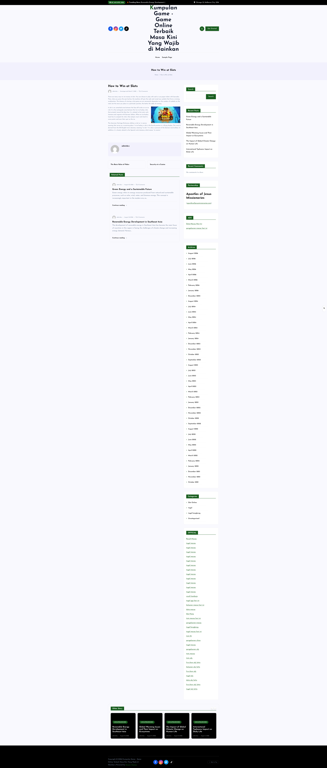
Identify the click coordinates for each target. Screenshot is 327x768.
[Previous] (212, 708)
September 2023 (194, 360)
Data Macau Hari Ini (194, 224)
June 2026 (192, 264)
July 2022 (192, 434)
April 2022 (192, 450)
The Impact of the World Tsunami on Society (174, 729)
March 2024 (192, 328)
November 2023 (194, 349)
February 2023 (193, 397)
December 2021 (194, 471)
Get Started (212, 28)
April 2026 (192, 275)
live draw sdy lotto (193, 684)
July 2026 (192, 259)
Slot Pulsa (190, 614)
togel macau (191, 645)
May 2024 (192, 317)
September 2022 (194, 424)
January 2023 (193, 402)
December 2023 (194, 344)
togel (190, 508)
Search (190, 89)
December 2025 (194, 296)
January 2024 (193, 338)
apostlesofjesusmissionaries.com (199, 203)
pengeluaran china (193, 640)
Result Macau (191, 539)
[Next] (215, 708)
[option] (123, 726)
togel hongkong (194, 513)
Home (157, 57)
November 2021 (194, 477)
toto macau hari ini (193, 618)
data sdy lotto (191, 680)
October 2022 (193, 418)
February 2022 (193, 461)
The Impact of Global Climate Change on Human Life (122, 729)
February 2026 (193, 285)
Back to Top (214, 762)
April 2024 (192, 322)
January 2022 (193, 466)
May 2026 (192, 269)
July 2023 (191, 370)
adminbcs (115, 91)
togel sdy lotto (191, 689)
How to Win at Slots (166, 75)
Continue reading (118, 205)
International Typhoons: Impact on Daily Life (148, 729)
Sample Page (167, 57)
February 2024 (193, 333)
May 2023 (192, 381)
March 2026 (192, 280)
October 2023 (193, 354)
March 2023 (192, 392)
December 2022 (194, 408)
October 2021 (193, 482)
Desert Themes (131, 765)
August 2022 (193, 429)
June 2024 (192, 312)
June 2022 (192, 439)
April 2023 (192, 386)
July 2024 (191, 306)
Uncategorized (124, 91)
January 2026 (193, 290)
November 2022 (194, 413)
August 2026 (193, 253)
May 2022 (192, 445)
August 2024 (193, 301)
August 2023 (193, 365)
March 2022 (192, 455)
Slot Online (192, 502)
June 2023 (192, 376)
